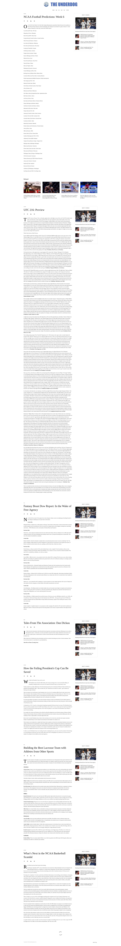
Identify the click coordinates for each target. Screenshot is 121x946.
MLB (61, 10)
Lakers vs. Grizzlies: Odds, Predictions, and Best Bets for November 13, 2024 (88, 42)
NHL (64, 10)
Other (67, 10)
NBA (56, 10)
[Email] (34, 21)
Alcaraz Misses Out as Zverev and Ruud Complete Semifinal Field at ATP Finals (69, 196)
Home (53, 10)
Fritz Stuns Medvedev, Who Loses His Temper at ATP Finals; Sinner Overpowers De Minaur (88, 197)
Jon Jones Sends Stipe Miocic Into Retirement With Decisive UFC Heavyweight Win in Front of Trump (50, 197)
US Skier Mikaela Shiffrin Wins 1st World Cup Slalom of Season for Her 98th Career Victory (32, 197)
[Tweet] (27, 21)
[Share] (24, 21)
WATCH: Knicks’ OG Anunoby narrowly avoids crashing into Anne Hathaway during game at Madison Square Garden (87, 36)
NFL (59, 10)
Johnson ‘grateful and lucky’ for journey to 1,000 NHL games (86, 48)
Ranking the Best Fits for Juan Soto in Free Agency (85, 31)
